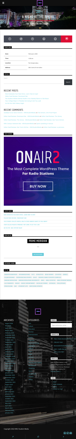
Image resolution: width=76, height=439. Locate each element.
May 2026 (8, 326)
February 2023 (9, 392)
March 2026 (9, 330)
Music (38, 12)
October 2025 (9, 340)
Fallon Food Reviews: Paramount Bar (16, 96)
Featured (31, 340)
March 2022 (9, 408)
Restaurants (32, 365)
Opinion (31, 357)
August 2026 (9, 323)
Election (31, 332)
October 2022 (9, 399)
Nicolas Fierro (42, 283)
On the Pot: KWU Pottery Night (14, 103)
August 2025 (9, 344)
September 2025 (10, 342)
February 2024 (9, 370)
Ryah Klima (8, 286)
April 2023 (8, 387)
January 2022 (9, 413)
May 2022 (8, 403)
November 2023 (10, 377)
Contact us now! (58, 389)
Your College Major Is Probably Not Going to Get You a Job (23, 101)
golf (35, 277)
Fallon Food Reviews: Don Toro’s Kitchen (51, 120)
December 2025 (10, 335)
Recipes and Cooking (35, 362)
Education (32, 329)
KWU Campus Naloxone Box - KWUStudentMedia (19, 123)
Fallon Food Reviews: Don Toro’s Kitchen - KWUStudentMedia (23, 127)
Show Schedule (57, 384)
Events (31, 337)
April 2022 (8, 406)
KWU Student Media (64, 280)
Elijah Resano (10, 277)
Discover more (55, 371)
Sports (31, 371)
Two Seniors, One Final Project (47, 113)
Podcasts (31, 360)
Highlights (32, 346)
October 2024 (9, 361)
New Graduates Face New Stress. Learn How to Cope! (21, 94)
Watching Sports (36, 286)
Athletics (39, 274)
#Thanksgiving (24, 274)
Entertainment (33, 334)
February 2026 (9, 333)
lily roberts (9, 283)
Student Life (23, 286)
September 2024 (10, 363)
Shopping (32, 368)
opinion (52, 283)
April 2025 (8, 347)
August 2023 (9, 384)
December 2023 (10, 375)
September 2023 (10, 382)
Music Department (28, 283)
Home (54, 382)
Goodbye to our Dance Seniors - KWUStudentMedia (20, 113)
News (30, 354)
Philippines (61, 283)
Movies (31, 348)
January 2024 (9, 373)
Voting (31, 379)
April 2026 (8, 328)
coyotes (58, 274)
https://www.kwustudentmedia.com (65, 339)
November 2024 (10, 359)
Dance (65, 274)
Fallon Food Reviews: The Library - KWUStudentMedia (20, 120)
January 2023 (9, 394)
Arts (30, 323)
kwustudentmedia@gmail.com (63, 346)
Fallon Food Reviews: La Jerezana (54, 127)
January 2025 (9, 354)
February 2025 (9, 352)
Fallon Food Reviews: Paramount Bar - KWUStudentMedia (21, 116)
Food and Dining (34, 343)
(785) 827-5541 (58, 342)
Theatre (31, 376)
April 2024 (8, 368)
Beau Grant (49, 274)
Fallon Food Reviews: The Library (52, 116)
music (17, 283)
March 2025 (9, 349)
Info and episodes (38, 254)
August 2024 (9, 366)
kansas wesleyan (11, 280)
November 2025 (10, 337)
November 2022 (10, 396)
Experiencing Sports (24, 277)
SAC (15, 286)
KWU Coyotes (50, 280)
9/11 (33, 274)
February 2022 (9, 410)
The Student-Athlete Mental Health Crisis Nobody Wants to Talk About (27, 98)
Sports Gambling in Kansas (44, 123)
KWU (42, 280)
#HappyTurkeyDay (11, 274)
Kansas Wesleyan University (29, 280)
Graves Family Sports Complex (50, 277)
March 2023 (9, 389)
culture (31, 326)
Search (6, 78)
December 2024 (10, 356)
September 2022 (10, 401)
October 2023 (9, 380)
